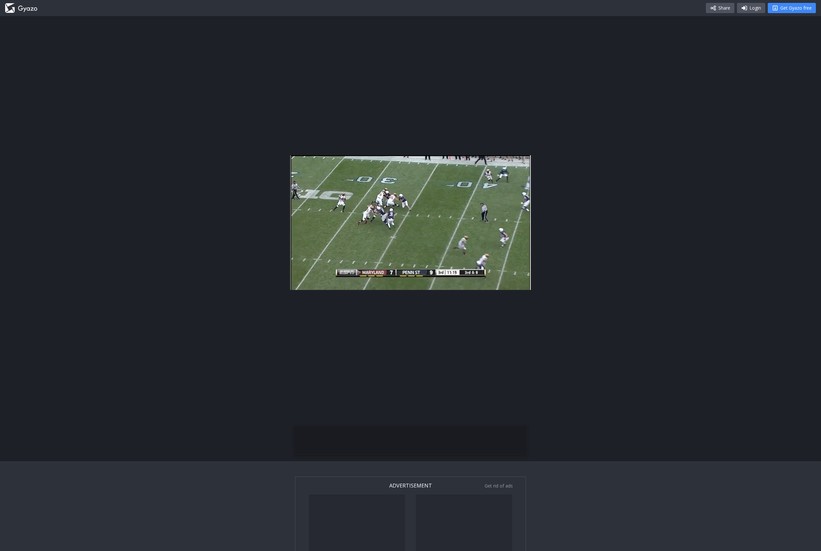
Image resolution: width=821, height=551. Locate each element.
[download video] (488, 282)
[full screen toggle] (519, 282)
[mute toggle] (317, 282)
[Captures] (21, 8)
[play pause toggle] (301, 282)
